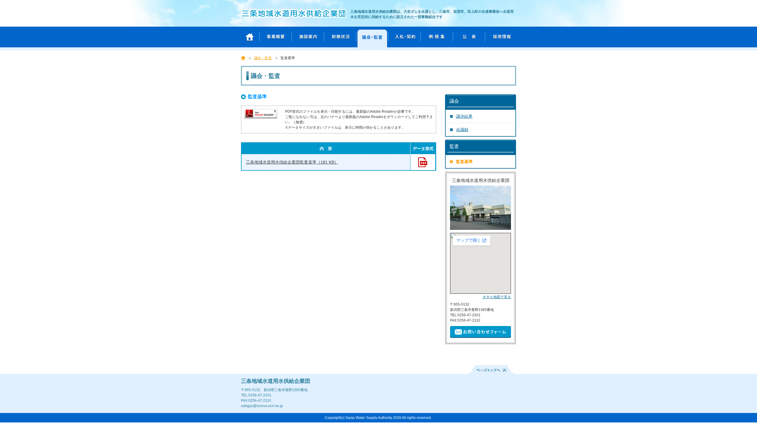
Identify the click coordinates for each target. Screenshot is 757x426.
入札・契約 (403, 37)
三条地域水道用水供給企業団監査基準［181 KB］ (292, 162)
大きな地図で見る (497, 297)
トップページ (249, 37)
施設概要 (306, 37)
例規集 (435, 37)
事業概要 (274, 37)
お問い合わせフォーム (480, 332)
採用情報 (500, 37)
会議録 (462, 129)
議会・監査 (371, 37)
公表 (468, 37)
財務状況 (339, 37)
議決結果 (464, 116)
